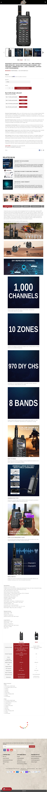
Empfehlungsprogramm (35, 760)
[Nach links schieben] (4, 52)
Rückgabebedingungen (21, 761)
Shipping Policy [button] (36, 206)
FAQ (3, 763)
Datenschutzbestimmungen (8, 760)
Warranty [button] (26, 206)
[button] (45, 2)
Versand (40, 768)
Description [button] (7, 206)
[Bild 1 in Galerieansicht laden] (10, 52)
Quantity (7, 79)
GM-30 (36, 642)
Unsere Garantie (6, 758)
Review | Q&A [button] (17, 206)
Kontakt (18, 756)
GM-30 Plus (21, 642)
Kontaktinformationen (24, 769)
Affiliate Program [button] (34, 761)
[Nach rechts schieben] (43, 52)
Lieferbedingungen (20, 758)
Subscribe (32, 746)
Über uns (4, 756)
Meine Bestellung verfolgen (22, 763)
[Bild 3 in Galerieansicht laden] (28, 52)
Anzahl (6, 85)
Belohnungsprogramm (35, 758)
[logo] (23, 2)
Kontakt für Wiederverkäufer (36, 756)
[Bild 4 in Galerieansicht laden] (37, 52)
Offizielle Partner (6, 761)
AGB (36, 768)
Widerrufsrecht (23, 768)
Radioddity (10, 768)
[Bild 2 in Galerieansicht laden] (19, 52)
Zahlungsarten (19, 760)
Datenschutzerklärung (31, 768)
